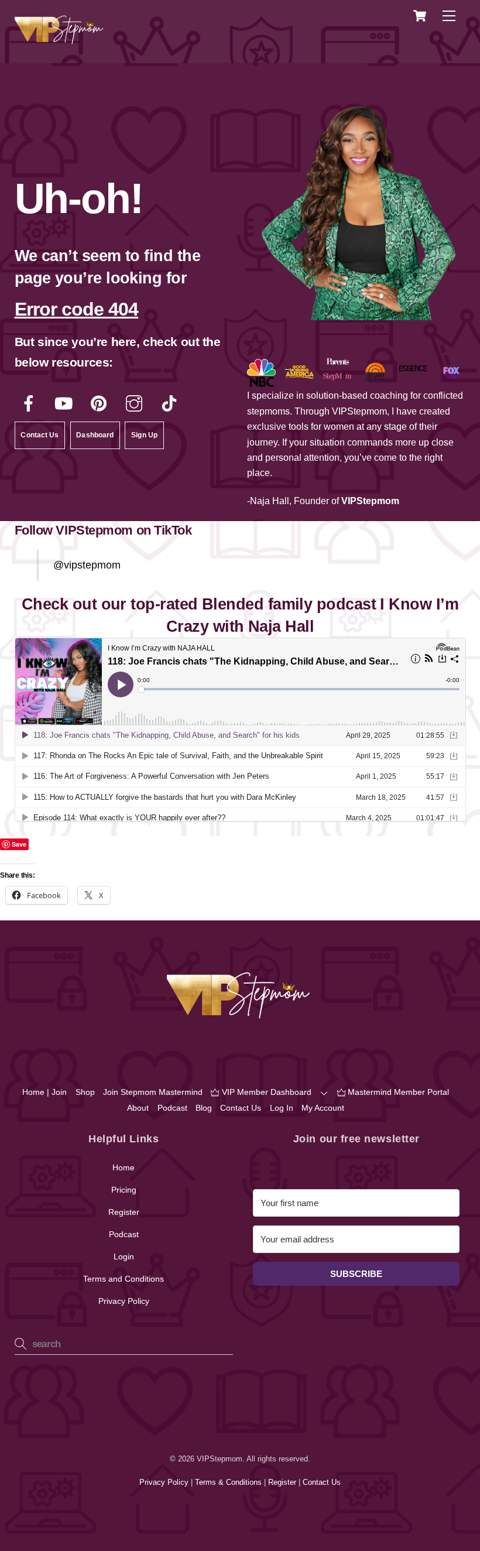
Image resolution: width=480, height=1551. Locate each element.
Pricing (123, 1189)
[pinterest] (101, 404)
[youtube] (66, 404)
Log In (281, 1107)
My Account (322, 1107)
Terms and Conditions (123, 1278)
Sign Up (144, 435)
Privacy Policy (123, 1301)
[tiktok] (171, 404)
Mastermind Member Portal (397, 1092)
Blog (204, 1107)
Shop (85, 1092)
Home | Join (44, 1092)
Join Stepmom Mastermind (153, 1092)
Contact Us (39, 435)
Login (124, 1256)
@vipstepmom (87, 565)
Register (123, 1212)
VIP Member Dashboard (265, 1092)
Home (123, 1167)
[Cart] (419, 16)
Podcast (172, 1107)
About (138, 1107)
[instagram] (136, 404)
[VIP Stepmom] (60, 41)
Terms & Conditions (229, 1482)
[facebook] (31, 404)
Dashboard (95, 435)
